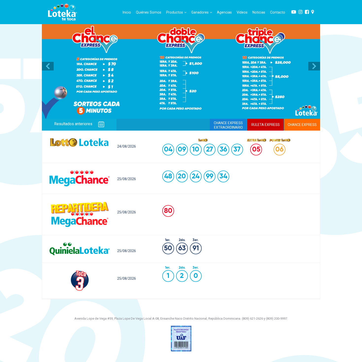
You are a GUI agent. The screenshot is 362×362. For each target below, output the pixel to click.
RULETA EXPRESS (265, 125)
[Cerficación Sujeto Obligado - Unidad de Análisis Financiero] (181, 338)
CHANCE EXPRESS (302, 125)
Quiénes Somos (148, 12)
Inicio (127, 12)
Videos (242, 12)
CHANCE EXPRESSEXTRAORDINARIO (228, 125)
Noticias (258, 12)
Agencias (224, 12)
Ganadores (200, 12)
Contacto (277, 12)
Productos (174, 12)
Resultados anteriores (73, 124)
